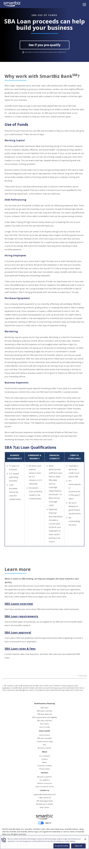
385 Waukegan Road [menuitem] (44, 801)
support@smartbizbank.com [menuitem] (44, 794)
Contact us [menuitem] (44, 790)
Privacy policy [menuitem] (44, 769)
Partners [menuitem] (44, 772)
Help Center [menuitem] (44, 807)
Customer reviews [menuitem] (44, 765)
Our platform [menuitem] (44, 780)
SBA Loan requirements (21, 616)
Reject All (78, 846)
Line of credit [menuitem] (44, 727)
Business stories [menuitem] (44, 748)
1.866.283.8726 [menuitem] (44, 797)
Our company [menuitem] (44, 756)
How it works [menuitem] (44, 731)
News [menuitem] (44, 762)
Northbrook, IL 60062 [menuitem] (44, 804)
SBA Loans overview (19, 603)
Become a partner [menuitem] (44, 777)
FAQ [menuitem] (44, 744)
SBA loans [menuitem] (44, 707)
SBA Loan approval (18, 632)
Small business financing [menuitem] (44, 703)
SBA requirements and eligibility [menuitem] (44, 717)
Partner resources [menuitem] (44, 783)
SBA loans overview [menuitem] (44, 711)
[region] (44, 842)
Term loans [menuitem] (44, 724)
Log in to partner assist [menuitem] (44, 786)
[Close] (85, 839)
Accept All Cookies (61, 846)
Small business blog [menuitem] (44, 741)
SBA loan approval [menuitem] (44, 714)
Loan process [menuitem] (44, 735)
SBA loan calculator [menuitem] (44, 738)
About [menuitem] (44, 752)
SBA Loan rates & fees (20, 648)
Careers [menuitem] (44, 759)
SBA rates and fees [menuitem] (44, 720)
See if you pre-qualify (44, 45)
